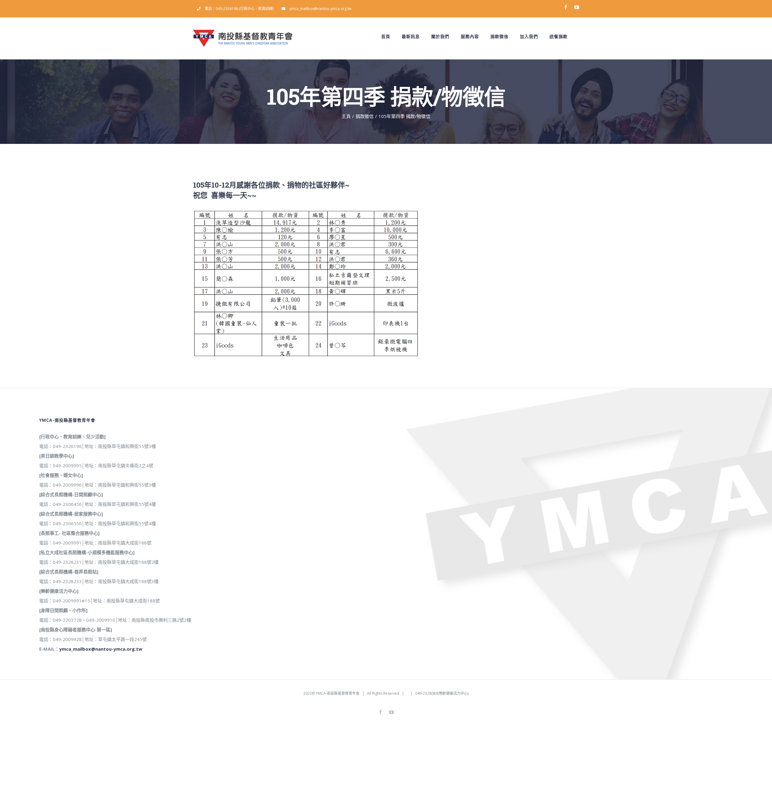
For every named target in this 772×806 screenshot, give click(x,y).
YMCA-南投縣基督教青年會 (337, 693)
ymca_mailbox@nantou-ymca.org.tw (100, 649)
